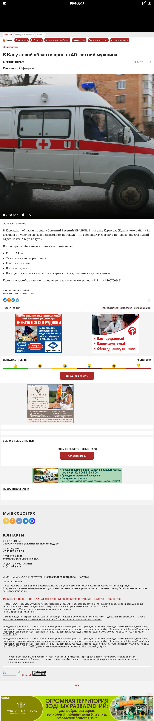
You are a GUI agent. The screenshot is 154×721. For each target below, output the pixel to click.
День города (21, 40)
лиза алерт (126, 308)
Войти (149, 3)
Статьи (40, 35)
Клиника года (79, 40)
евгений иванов (142, 308)
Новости (8, 35)
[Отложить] (23, 214)
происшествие (110, 308)
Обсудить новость (77, 375)
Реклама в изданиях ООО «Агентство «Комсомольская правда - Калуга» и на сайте (62, 599)
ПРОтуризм (36, 40)
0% (15, 366)
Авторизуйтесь (77, 455)
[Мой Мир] (13, 300)
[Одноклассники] (9, 300)
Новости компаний (16, 489)
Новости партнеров (81, 656)
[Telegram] (17, 300)
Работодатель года (98, 40)
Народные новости (24, 35)
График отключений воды (57, 40)
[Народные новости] (144, 3)
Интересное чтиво (119, 40)
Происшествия (10, 47)
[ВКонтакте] (5, 300)
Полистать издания (13, 581)
